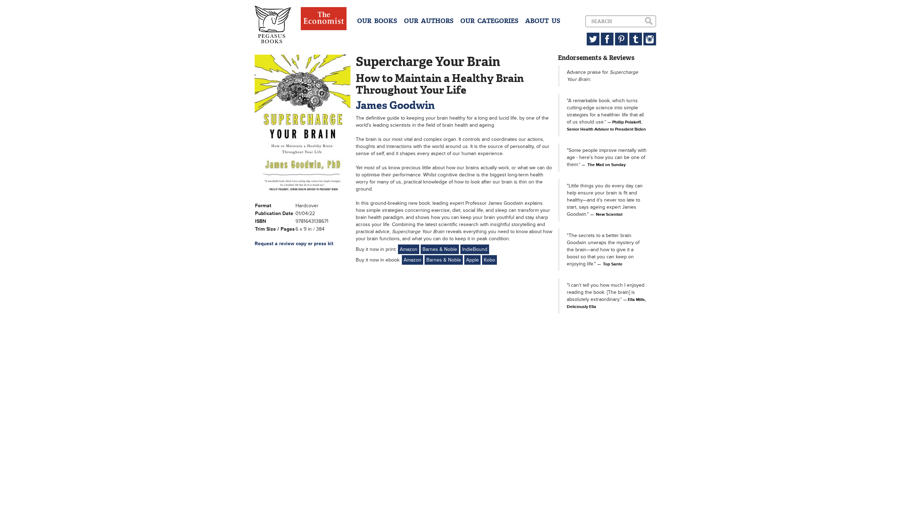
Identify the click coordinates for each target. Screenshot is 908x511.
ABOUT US (542, 21)
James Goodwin (395, 105)
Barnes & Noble (439, 249)
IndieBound (474, 249)
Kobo (489, 260)
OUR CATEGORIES (489, 21)
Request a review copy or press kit (294, 244)
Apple (472, 260)
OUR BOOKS (377, 21)
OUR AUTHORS (429, 21)
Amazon (408, 249)
